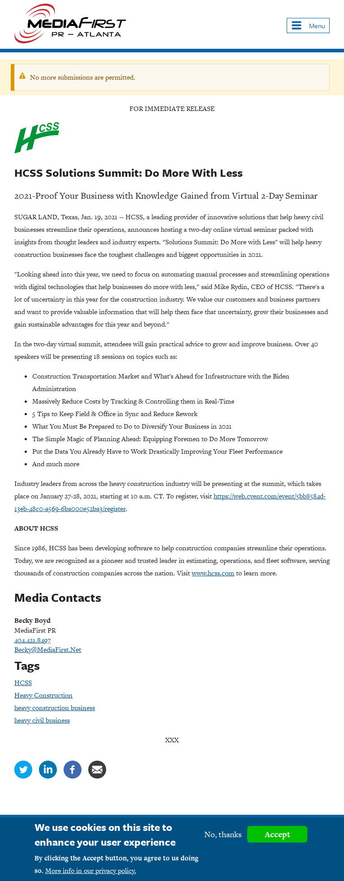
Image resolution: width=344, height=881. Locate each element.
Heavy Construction (43, 695)
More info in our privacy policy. (90, 870)
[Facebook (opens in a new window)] (73, 776)
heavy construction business (54, 707)
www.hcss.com (213, 573)
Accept (277, 834)
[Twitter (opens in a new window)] (23, 776)
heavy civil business (42, 720)
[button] (308, 25)
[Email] (97, 776)
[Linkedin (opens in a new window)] (48, 776)
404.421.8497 (32, 640)
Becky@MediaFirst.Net (47, 649)
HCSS (23, 682)
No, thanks (223, 834)
